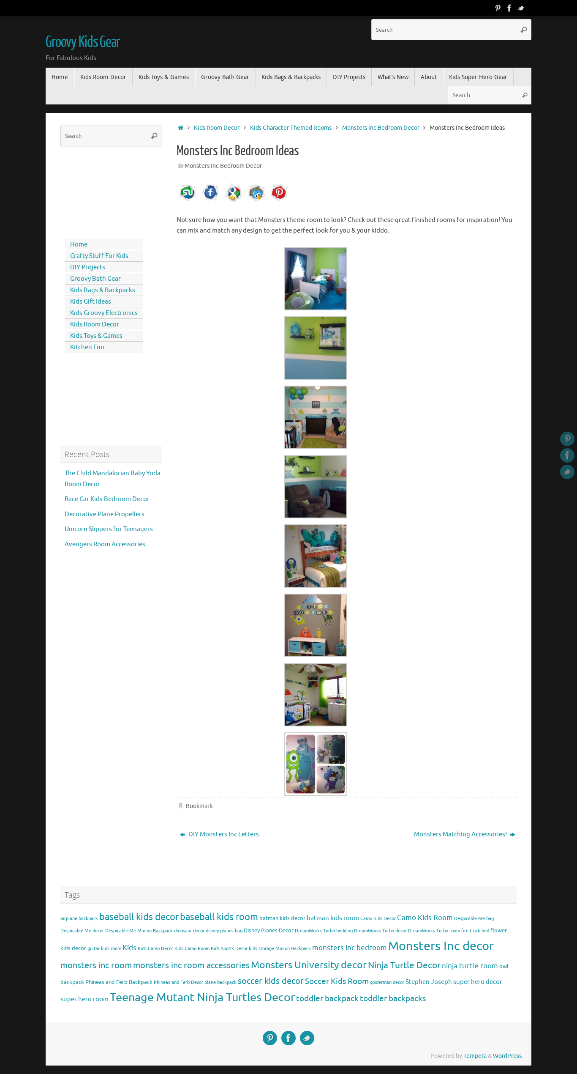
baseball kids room (219, 917)
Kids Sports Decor (229, 948)
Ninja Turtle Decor (404, 965)
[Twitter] (521, 8)
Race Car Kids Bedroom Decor (107, 499)
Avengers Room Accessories (105, 544)
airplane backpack (79, 918)
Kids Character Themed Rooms (291, 128)
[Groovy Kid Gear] (509, 8)
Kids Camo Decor (155, 948)
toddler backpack (327, 998)
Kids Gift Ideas (90, 302)
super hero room (84, 999)
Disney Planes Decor (269, 930)
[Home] (181, 128)
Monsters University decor (309, 965)
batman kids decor (282, 918)
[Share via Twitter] (256, 201)
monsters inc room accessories (191, 965)
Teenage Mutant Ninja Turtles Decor (202, 997)
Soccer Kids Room (337, 981)
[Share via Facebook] (211, 201)
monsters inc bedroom (349, 947)
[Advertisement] (98, 191)
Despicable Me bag (474, 918)
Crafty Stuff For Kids (99, 256)
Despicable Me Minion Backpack (139, 931)
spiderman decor (387, 982)
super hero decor (477, 982)
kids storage (261, 948)
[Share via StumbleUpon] (188, 201)
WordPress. (508, 1056)
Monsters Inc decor (441, 946)
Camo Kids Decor (378, 918)
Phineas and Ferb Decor (178, 982)
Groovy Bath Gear (95, 279)
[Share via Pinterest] (279, 201)
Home (78, 245)
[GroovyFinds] (498, 8)
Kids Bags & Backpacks (102, 290)
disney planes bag (224, 931)
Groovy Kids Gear (83, 42)
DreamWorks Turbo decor (380, 931)
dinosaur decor (189, 931)
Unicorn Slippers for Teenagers (109, 529)
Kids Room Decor (217, 128)
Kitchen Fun (87, 347)
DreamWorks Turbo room (434, 931)
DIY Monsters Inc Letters (223, 834)
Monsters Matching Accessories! (461, 834)
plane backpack (220, 982)
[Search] (523, 29)
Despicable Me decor (82, 931)
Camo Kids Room (425, 917)
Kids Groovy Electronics (104, 313)
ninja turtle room (470, 966)
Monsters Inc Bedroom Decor (380, 128)
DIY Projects (87, 267)
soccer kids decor (271, 980)
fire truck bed (475, 931)
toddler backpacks (393, 998)
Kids (129, 947)
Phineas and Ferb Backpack (118, 982)
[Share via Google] (233, 201)
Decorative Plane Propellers (104, 514)
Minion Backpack (293, 948)
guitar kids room (104, 948)
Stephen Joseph (429, 982)
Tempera (475, 1056)
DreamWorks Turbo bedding (324, 931)
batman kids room (333, 918)
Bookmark (199, 806)
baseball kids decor (139, 917)
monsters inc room (96, 965)
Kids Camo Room (192, 948)
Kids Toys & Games (96, 336)
